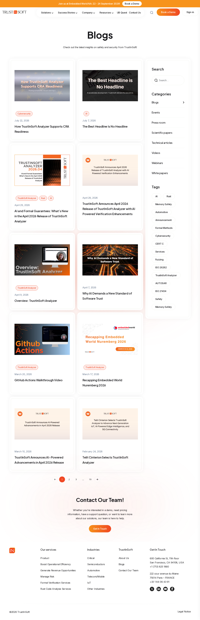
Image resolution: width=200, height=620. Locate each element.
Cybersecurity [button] (162, 235)
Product (44, 558)
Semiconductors (96, 564)
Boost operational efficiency (55, 564)
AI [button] (156, 196)
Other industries (95, 588)
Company (87, 12)
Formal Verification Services (55, 582)
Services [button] (160, 251)
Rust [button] (169, 196)
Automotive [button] (161, 212)
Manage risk (47, 576)
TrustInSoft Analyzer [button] (166, 275)
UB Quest (122, 12)
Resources (105, 12)
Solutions (46, 12)
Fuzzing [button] (159, 259)
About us (124, 558)
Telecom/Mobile (96, 576)
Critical (90, 558)
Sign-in (190, 12)
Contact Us (135, 12)
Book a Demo (132, 3)
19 (90, 479)
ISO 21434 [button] (160, 291)
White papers (160, 173)
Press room (158, 122)
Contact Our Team (128, 570)
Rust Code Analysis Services (55, 588)
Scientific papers (162, 132)
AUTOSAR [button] (161, 283)
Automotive (93, 570)
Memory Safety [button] (163, 204)
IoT (89, 582)
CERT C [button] (159, 243)
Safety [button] (158, 299)
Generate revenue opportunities (58, 570)
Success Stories (66, 12)
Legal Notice (184, 611)
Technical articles (162, 142)
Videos (156, 152)
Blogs (155, 102)
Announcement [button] (163, 220)
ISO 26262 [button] (161, 267)
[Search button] (152, 13)
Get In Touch (100, 528)
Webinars (157, 163)
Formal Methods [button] (163, 227)
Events (156, 112)
